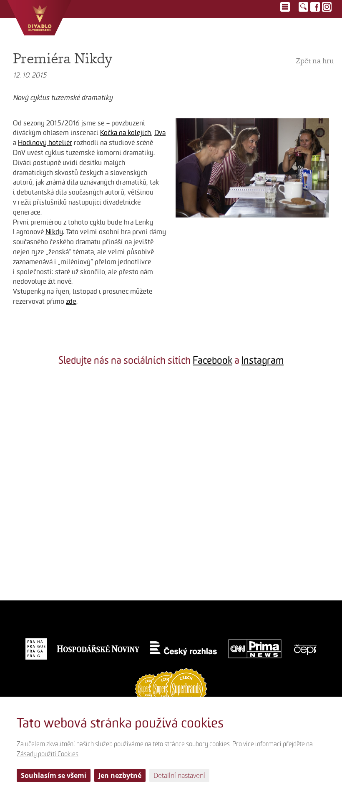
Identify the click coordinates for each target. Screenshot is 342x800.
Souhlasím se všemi (53, 775)
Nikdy (54, 232)
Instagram (262, 360)
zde (71, 301)
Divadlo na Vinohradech (39, 17)
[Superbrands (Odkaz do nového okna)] (171, 688)
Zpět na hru (315, 60)
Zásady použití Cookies (47, 754)
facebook (315, 7)
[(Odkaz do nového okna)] (57, 429)
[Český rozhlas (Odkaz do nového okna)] (183, 648)
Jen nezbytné (119, 775)
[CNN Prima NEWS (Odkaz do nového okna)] (255, 648)
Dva (160, 132)
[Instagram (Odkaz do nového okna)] (327, 7)
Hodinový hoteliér (45, 142)
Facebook (212, 360)
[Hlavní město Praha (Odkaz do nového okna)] (36, 648)
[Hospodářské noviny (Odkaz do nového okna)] (98, 648)
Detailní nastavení (179, 775)
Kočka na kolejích (125, 132)
